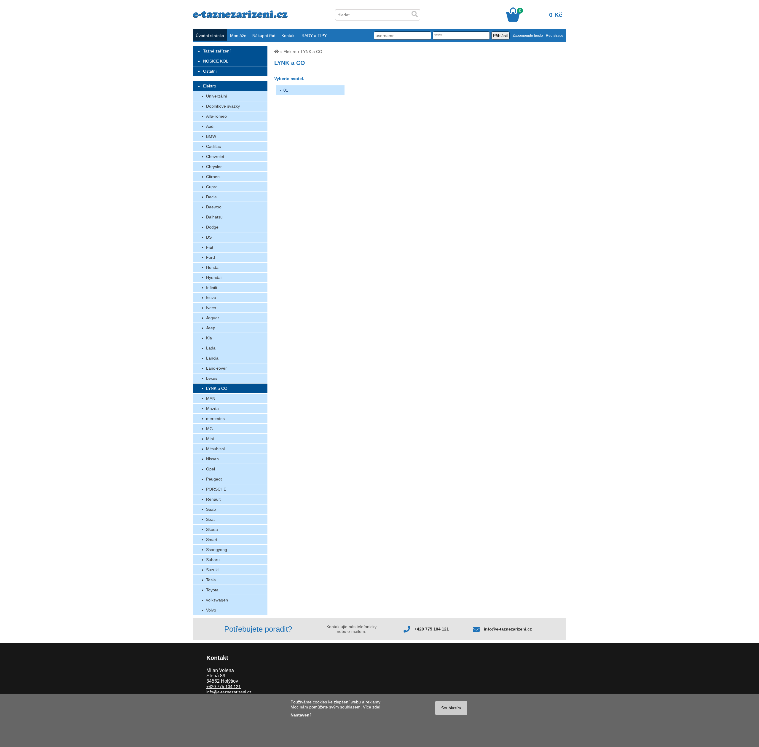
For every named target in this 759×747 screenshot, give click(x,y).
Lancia (212, 358)
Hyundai (213, 277)
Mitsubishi (215, 448)
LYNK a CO (216, 388)
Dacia (211, 196)
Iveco (211, 307)
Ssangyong (216, 549)
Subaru (213, 559)
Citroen (213, 176)
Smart (211, 539)
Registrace (554, 35)
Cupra (212, 186)
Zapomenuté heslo (528, 35)
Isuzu (211, 297)
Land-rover (216, 368)
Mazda (212, 408)
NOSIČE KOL (215, 61)
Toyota (212, 590)
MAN (210, 398)
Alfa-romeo (216, 116)
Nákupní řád (263, 35)
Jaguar (212, 317)
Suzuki (212, 569)
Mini (210, 438)
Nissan (212, 458)
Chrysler (214, 166)
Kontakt (288, 35)
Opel (210, 469)
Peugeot (214, 479)
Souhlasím (451, 708)
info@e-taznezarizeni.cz (508, 629)
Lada (211, 348)
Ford (210, 257)
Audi (210, 126)
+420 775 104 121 (431, 629)
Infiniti (211, 287)
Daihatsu (214, 217)
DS (209, 237)
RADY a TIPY (314, 35)
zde (375, 707)
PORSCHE (216, 489)
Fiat (209, 247)
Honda (212, 267)
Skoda (212, 529)
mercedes (215, 418)
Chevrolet (215, 156)
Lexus (211, 378)
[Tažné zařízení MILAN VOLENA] (240, 16)
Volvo (211, 610)
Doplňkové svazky (223, 106)
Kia (209, 338)
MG (209, 428)
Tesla (211, 579)
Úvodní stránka (210, 35)
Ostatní (210, 71)
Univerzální (216, 96)
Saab (211, 509)
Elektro (209, 86)
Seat (210, 519)
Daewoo (213, 207)
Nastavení (301, 715)
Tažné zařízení (217, 51)
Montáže (238, 35)
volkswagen (217, 600)
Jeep (210, 327)
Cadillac (213, 146)
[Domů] (276, 51)
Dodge (212, 227)
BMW (211, 136)
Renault (213, 499)
